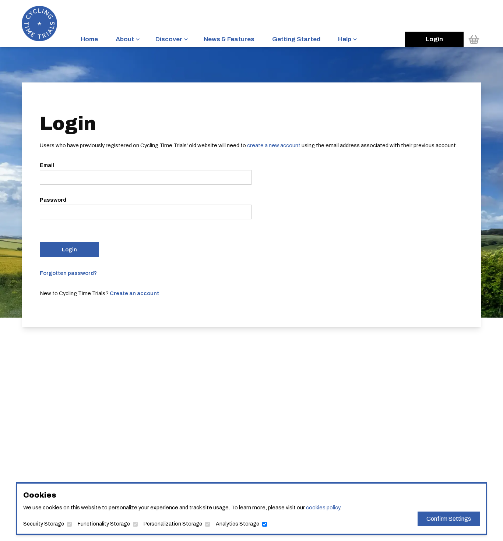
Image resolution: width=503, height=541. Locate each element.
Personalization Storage (173, 524)
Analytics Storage (237, 524)
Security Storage (43, 524)
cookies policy (323, 507)
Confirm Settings (448, 519)
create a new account (273, 145)
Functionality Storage (104, 524)
